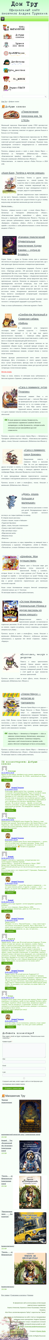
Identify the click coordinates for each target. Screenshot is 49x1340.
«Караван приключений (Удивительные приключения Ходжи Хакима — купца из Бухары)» (31, 246)
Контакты (21, 1326)
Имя (4, 1059)
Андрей (10, 856)
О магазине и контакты (18, 1295)
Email (4, 1065)
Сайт (4, 1072)
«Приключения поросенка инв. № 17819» (31, 116)
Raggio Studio (41, 1331)
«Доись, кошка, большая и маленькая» (30, 498)
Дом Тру (24, 4)
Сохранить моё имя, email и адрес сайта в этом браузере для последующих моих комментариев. (23, 1083)
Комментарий (7, 1041)
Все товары (5, 1295)
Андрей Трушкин (17, 788)
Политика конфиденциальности (35, 1326)
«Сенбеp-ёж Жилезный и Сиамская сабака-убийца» (32, 319)
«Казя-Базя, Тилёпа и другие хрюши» (23, 172)
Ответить (7, 780)
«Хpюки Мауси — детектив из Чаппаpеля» (31, 698)
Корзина (30, 1295)
